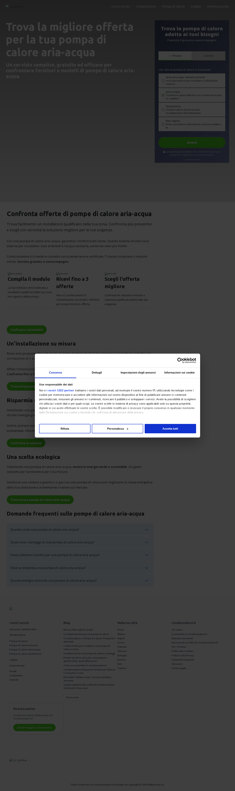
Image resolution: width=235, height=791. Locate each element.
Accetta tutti (170, 428)
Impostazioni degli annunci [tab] (138, 372)
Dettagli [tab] (97, 372)
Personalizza (115, 428)
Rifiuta (65, 428)
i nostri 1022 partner (60, 390)
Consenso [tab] (55, 372)
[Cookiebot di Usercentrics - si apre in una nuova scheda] (180, 360)
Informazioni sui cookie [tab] (179, 372)
